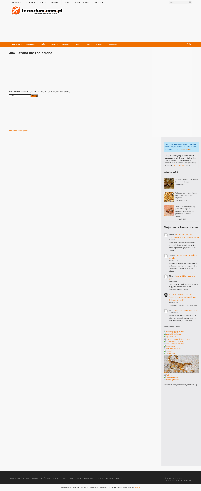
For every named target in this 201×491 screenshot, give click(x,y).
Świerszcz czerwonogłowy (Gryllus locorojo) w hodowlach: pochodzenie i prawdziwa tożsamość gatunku (185, 211)
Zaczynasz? (54, 2)
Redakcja (35, 478)
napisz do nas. (186, 149)
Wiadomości (16, 2)
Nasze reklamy (89, 478)
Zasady (71, 478)
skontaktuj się (178, 165)
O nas (64, 478)
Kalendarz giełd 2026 (81, 2)
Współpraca (45, 478)
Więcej (137, 487)
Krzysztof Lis (174, 294)
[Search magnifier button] (190, 2)
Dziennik (26, 478)
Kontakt (119, 478)
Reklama (56, 478)
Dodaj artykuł (14, 478)
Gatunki (16, 44)
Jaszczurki (30, 44)
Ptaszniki (66, 44)
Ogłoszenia (98, 2)
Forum (66, 2)
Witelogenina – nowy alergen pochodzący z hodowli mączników (186, 195)
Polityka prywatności (105, 478)
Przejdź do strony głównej (19, 131)
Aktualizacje (30, 2)
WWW (79, 478)
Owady (99, 44)
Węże (43, 44)
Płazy (88, 44)
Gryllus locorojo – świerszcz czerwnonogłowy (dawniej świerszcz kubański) (182, 297)
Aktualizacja (169, 480)
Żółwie (53, 44)
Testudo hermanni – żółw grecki (185, 310)
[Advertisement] (128, 23)
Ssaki (78, 44)
